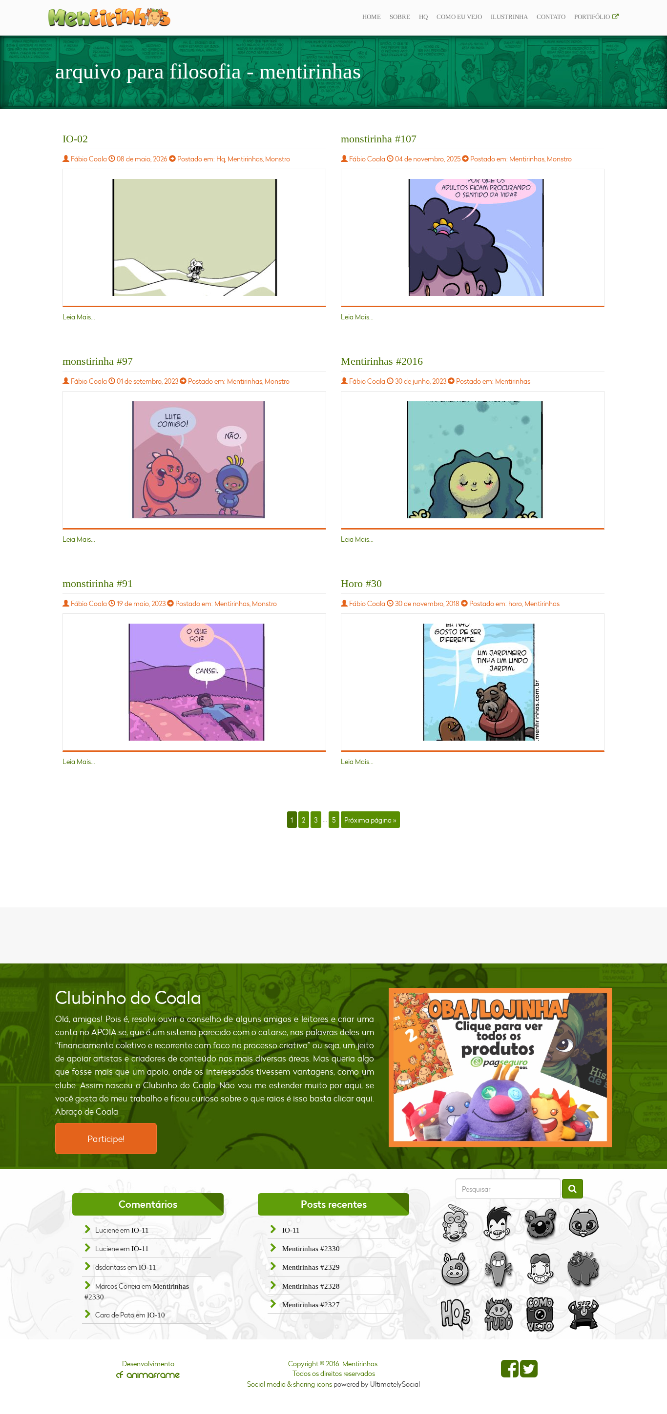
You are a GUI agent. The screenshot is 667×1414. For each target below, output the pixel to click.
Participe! (106, 1138)
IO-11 (140, 1230)
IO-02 (75, 139)
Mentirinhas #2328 (311, 1286)
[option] (500, 1067)
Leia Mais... (79, 316)
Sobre (400, 16)
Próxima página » (370, 819)
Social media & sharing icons (290, 1384)
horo (515, 603)
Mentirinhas (245, 158)
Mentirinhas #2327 (311, 1305)
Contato (551, 16)
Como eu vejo (459, 16)
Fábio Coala (89, 158)
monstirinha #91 (98, 583)
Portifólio (592, 16)
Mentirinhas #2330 (311, 1249)
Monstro (277, 158)
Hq (423, 16)
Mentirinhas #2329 (311, 1267)
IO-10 (156, 1315)
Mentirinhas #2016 (382, 361)
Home (371, 16)
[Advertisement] (333, 934)
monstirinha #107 (379, 139)
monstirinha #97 (98, 361)
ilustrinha (509, 16)
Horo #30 (361, 583)
